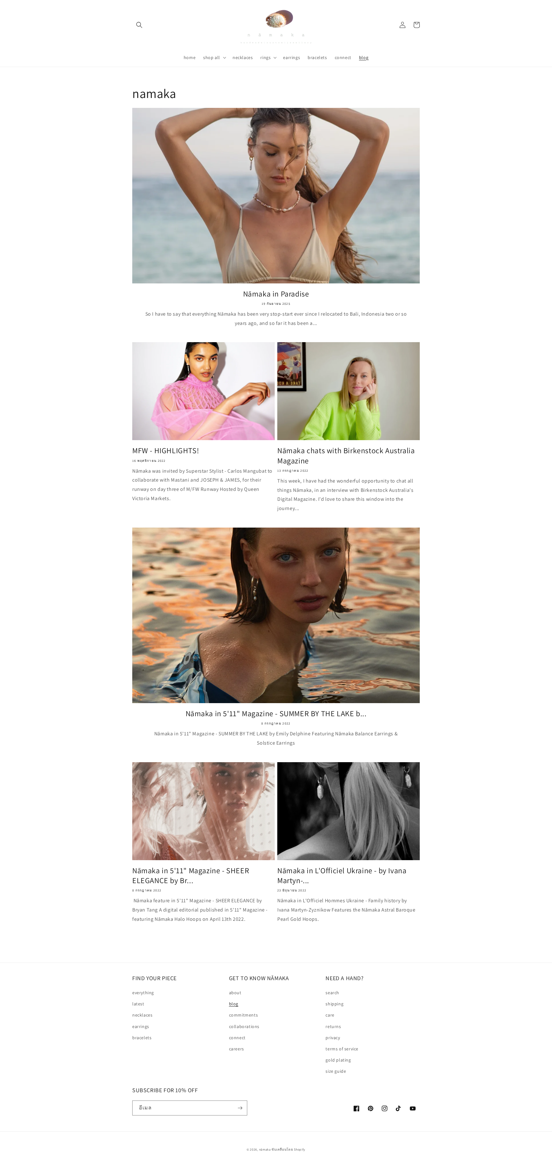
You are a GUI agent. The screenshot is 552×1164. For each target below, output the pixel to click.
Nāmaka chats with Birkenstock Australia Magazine (346, 455)
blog (233, 1004)
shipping (334, 1004)
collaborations (244, 1026)
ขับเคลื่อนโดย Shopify (288, 1149)
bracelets (141, 1037)
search (332, 992)
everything (143, 992)
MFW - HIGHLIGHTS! (165, 450)
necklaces (142, 1015)
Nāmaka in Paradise (276, 294)
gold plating (338, 1060)
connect (237, 1037)
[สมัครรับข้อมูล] (240, 1107)
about (235, 992)
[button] (139, 25)
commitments (243, 1015)
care (330, 1015)
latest (138, 1004)
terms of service (342, 1049)
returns (333, 1026)
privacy (333, 1037)
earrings (140, 1026)
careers (236, 1049)
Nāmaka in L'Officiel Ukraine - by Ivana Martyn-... (341, 875)
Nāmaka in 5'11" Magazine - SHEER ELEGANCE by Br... (190, 875)
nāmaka (265, 1149)
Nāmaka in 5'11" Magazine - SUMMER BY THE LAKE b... (276, 713)
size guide (336, 1071)
